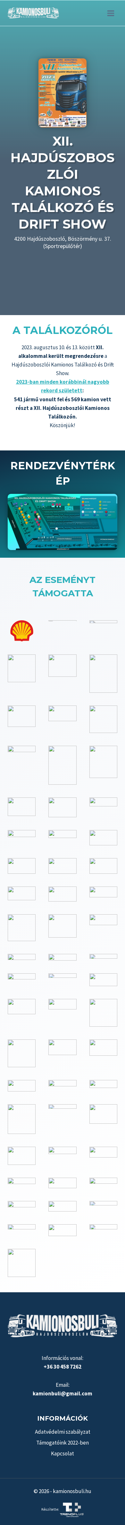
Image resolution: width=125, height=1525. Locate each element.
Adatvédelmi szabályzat (62, 1431)
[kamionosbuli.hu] (33, 13)
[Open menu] (110, 13)
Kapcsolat (62, 1453)
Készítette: (50, 1509)
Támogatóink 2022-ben (62, 1442)
